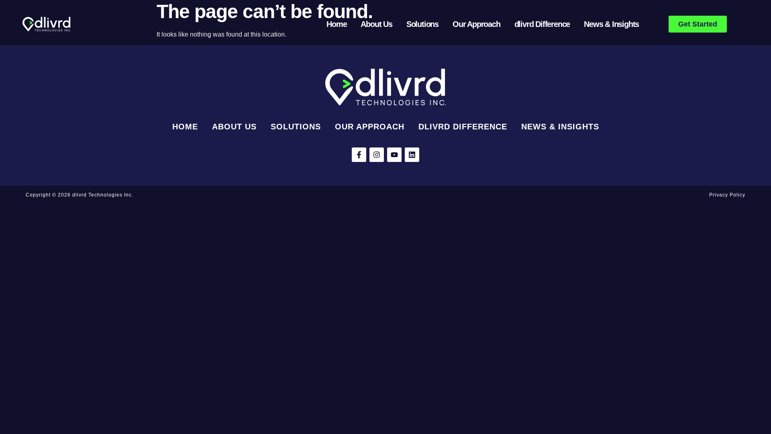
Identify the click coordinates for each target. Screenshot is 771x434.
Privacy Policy (727, 195)
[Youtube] (394, 154)
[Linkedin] (412, 154)
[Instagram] (376, 154)
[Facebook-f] (359, 154)
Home (336, 24)
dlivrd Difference (542, 24)
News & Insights (611, 24)
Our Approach (476, 24)
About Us (376, 24)
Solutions (422, 24)
